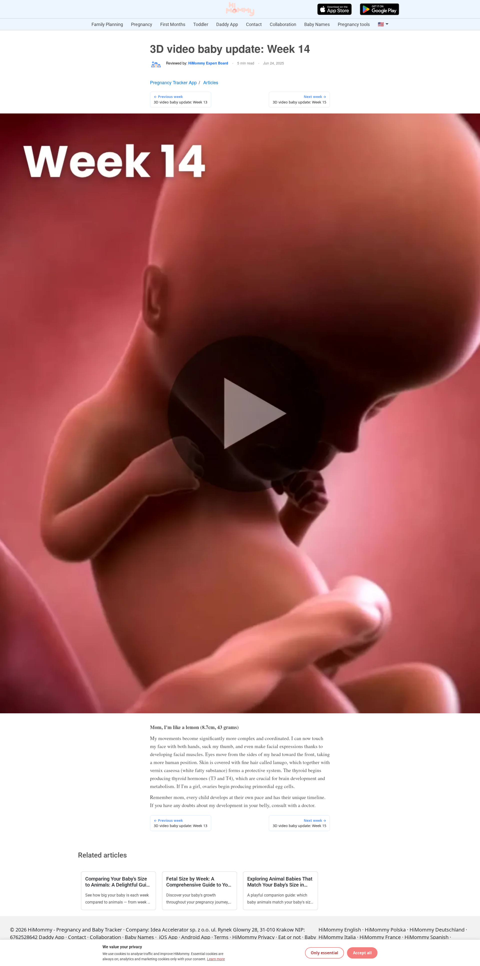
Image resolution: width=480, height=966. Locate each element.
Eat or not (289, 937)
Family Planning (107, 24)
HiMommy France (380, 937)
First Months (172, 24)
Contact (254, 24)
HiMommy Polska (385, 929)
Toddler (200, 24)
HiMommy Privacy (253, 937)
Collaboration (283, 24)
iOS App (168, 937)
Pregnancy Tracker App (173, 82)
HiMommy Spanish (426, 937)
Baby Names (317, 24)
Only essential (324, 952)
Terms (221, 937)
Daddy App (227, 24)
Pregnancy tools (354, 24)
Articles (210, 82)
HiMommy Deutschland (437, 929)
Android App (195, 937)
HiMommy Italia (337, 937)
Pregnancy (141, 24)
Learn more (216, 959)
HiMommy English (339, 929)
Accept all (362, 952)
